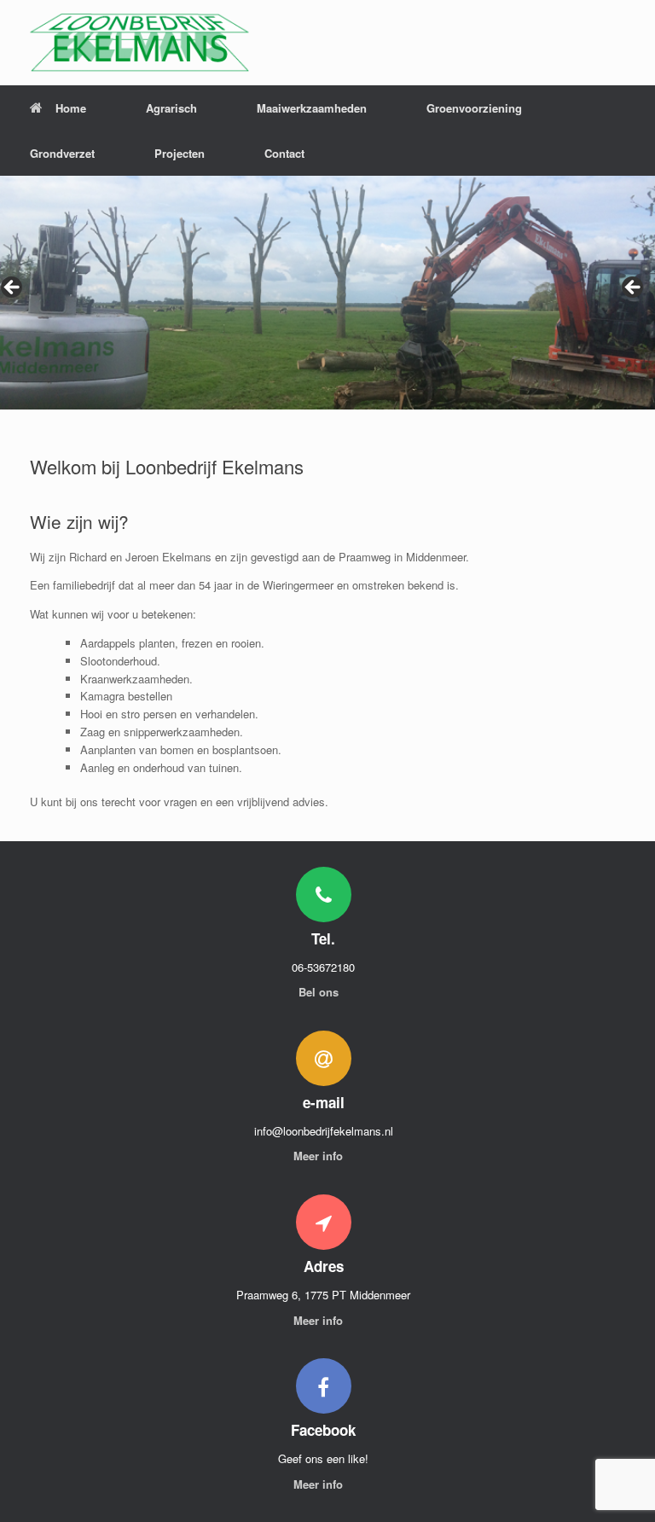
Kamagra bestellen (126, 696)
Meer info (319, 1155)
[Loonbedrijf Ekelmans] (139, 43)
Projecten (179, 153)
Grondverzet (62, 153)
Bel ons (320, 992)
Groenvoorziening (474, 108)
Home (70, 108)
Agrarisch (171, 108)
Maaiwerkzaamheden (312, 108)
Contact (284, 153)
